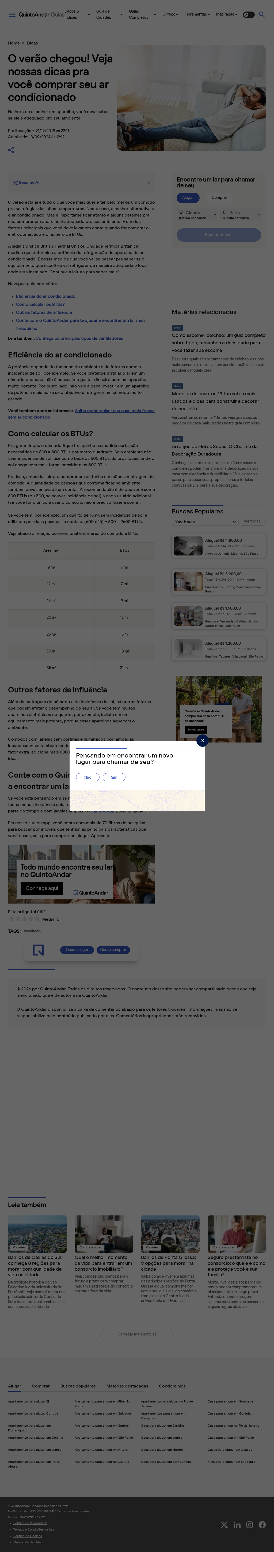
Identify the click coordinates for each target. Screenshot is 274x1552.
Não (87, 777)
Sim (114, 777)
